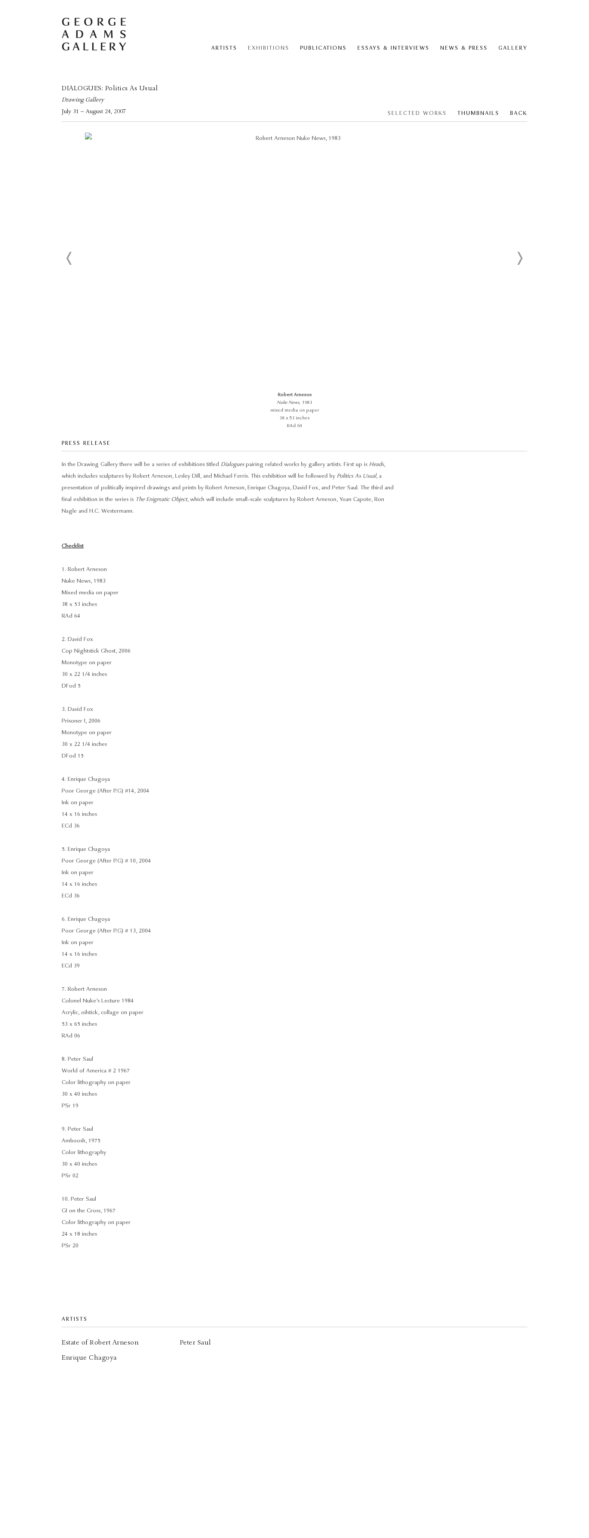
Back (518, 113)
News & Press (464, 48)
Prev (69, 258)
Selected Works (417, 113)
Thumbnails (478, 113)
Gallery (512, 48)
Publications (323, 48)
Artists (224, 48)
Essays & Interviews (393, 48)
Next (519, 258)
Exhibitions (268, 48)
